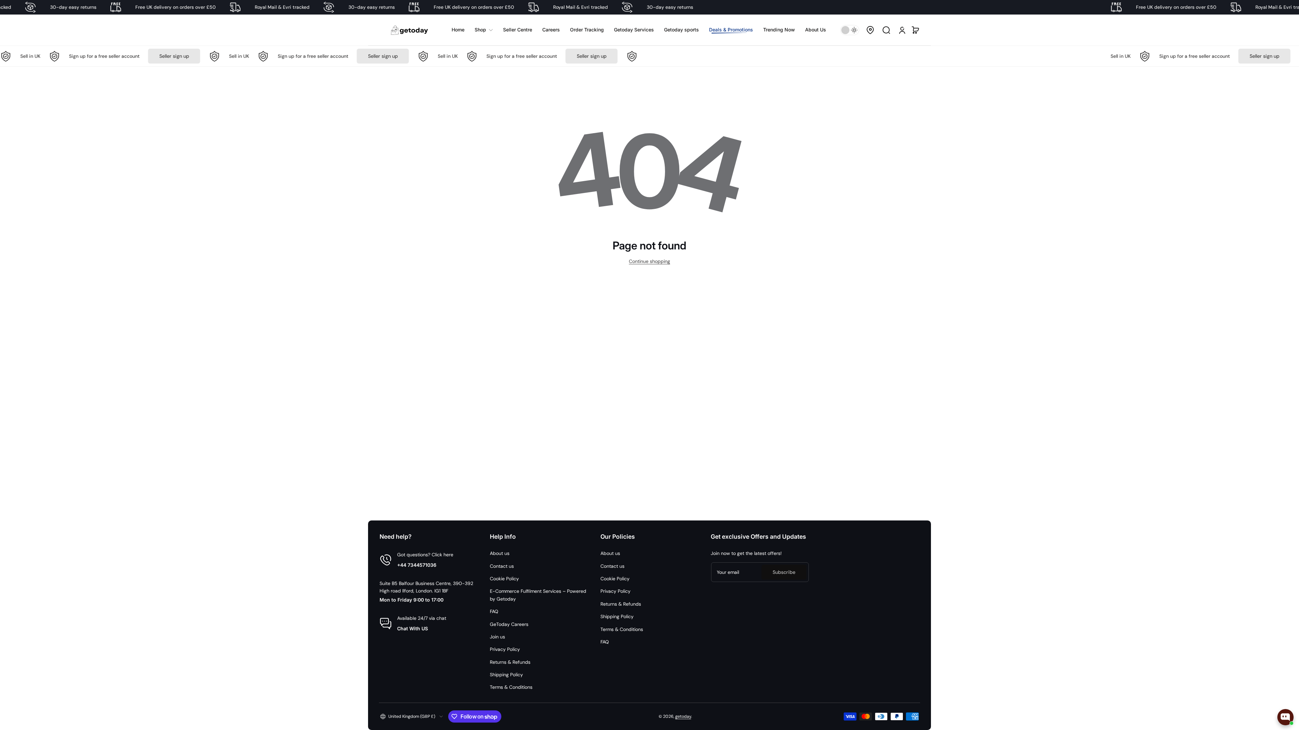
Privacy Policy (505, 649)
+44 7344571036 (416, 565)
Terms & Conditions (511, 687)
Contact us (502, 566)
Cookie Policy (504, 579)
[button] (870, 30)
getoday (683, 716)
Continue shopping (649, 261)
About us (499, 553)
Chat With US (412, 628)
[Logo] (410, 30)
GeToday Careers (509, 624)
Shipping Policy (506, 675)
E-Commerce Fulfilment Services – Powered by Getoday (538, 595)
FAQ (494, 611)
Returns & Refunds (510, 662)
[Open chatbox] (1285, 717)
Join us (497, 637)
